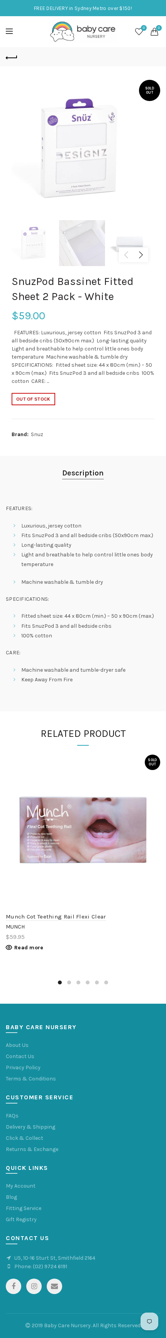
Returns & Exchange (32, 1149)
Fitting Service (23, 1208)
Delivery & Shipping (30, 1127)
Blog (11, 1197)
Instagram (34, 1286)
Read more (29, 947)
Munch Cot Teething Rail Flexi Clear (56, 916)
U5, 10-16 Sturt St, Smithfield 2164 (54, 1258)
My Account (21, 1186)
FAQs (12, 1115)
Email (54, 1286)
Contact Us (20, 1056)
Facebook (13, 1286)
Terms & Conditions (31, 1078)
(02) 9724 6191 (50, 1266)
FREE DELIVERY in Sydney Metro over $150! (83, 8)
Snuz (37, 434)
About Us (17, 1045)
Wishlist (144, 28)
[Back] (11, 56)
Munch (15, 926)
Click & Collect (24, 1138)
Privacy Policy (23, 1067)
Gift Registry (21, 1219)
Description (83, 472)
